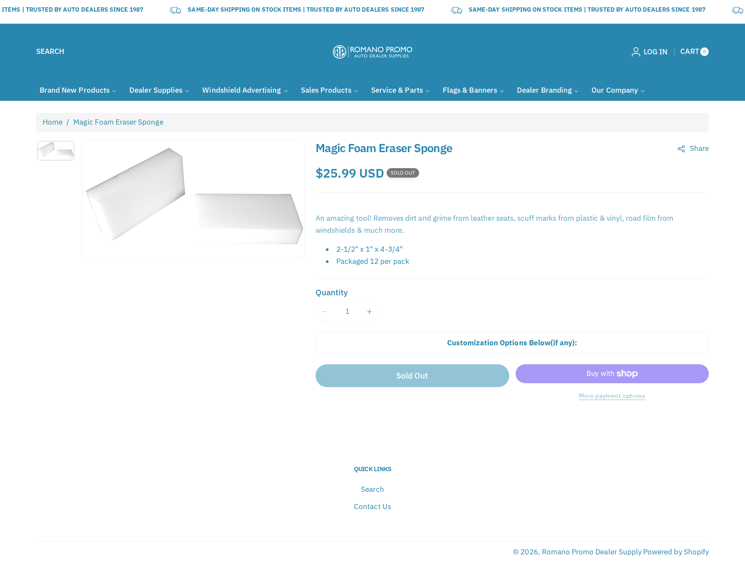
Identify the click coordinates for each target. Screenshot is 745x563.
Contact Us (372, 506)
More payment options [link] (612, 395)
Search (372, 489)
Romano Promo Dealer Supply (592, 552)
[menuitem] (78, 90)
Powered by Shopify (676, 552)
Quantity (332, 292)
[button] (50, 51)
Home (53, 122)
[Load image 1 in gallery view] (56, 150)
